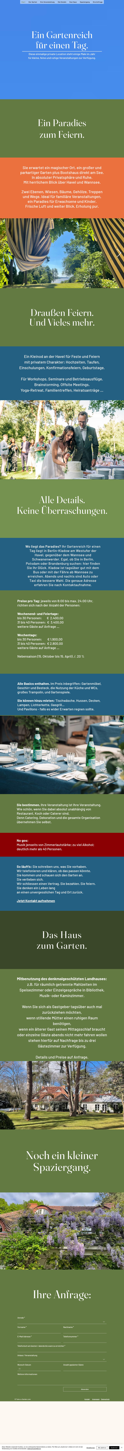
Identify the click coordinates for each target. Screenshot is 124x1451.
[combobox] (62, 1284)
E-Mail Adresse (24, 1299)
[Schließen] (122, 1447)
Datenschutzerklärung (34, 1449)
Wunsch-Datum (24, 1327)
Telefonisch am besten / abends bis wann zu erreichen (41, 1308)
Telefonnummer (70, 1299)
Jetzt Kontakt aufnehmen (36, 882)
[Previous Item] (5, 253)
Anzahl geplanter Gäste (73, 1327)
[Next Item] (119, 253)
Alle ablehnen (102, 1448)
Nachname (68, 1290)
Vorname (22, 1290)
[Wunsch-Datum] (20, 1332)
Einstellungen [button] (91, 1448)
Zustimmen (114, 1448)
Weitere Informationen (27, 1337)
